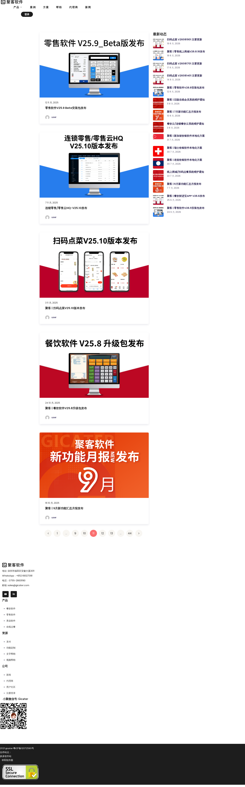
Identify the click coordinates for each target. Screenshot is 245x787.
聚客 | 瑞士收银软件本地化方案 (184, 148)
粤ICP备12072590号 (23, 748)
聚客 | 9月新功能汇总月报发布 (64, 508)
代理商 (73, 7)
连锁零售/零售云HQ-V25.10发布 (66, 208)
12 (102, 533)
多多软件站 (5, 756)
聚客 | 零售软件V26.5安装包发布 (185, 208)
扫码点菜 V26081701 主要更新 (184, 63)
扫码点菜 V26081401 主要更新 (184, 75)
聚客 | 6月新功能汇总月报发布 (184, 184)
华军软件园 (7, 760)
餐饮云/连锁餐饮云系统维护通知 (185, 123)
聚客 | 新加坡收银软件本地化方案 (186, 135)
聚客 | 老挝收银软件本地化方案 (184, 160)
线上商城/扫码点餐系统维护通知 (185, 172)
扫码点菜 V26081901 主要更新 (184, 39)
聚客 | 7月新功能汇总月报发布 (184, 111)
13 (111, 533)
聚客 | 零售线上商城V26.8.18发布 (186, 51)
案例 (33, 7)
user (53, 117)
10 (84, 533)
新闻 (88, 7)
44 (130, 533)
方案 (46, 7)
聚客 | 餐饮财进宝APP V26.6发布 (186, 196)
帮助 (59, 7)
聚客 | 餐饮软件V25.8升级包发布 (66, 408)
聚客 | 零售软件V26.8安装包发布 (185, 87)
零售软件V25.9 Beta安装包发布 (65, 108)
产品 (16, 7)
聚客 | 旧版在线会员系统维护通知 (186, 99)
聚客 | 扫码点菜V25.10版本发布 (65, 308)
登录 (27, 14)
